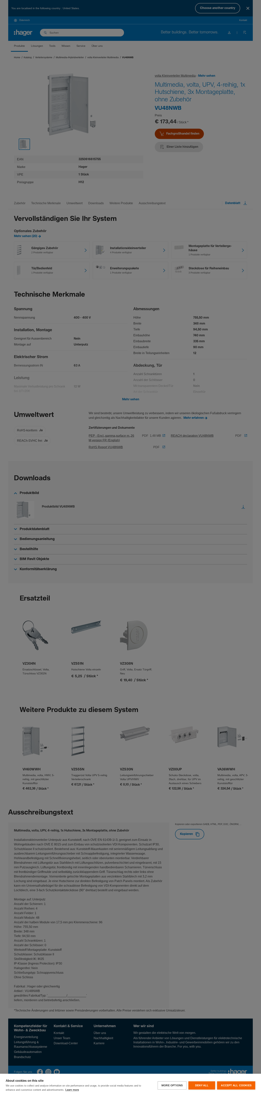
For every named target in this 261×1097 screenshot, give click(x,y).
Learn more (72, 1090)
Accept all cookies (236, 1085)
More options (172, 1085)
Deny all (202, 1085)
